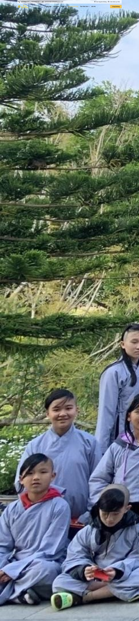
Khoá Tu (63, 6)
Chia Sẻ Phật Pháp (73, 6)
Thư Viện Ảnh (84, 6)
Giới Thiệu (56, 6)
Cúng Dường (116, 6)
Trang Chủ (48, 6)
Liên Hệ (93, 6)
